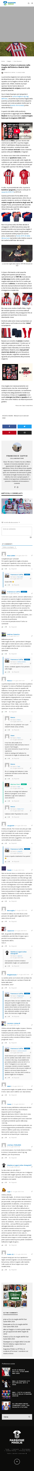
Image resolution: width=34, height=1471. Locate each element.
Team (7, 1449)
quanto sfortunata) (17, 105)
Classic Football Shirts (27, 405)
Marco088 (20, 577)
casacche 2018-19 (7, 192)
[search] (29, 1417)
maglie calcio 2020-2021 (22, 416)
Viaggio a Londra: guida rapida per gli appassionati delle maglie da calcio (16, 1331)
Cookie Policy (11, 1450)
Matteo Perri (15, 784)
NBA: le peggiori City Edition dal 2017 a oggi (21, 1382)
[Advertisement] (17, 24)
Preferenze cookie (8, 1364)
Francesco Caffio (9, 72)
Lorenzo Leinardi (13, 1023)
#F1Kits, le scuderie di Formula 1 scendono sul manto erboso (15, 1351)
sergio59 (19, 851)
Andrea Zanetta (13, 634)
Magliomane (20, 996)
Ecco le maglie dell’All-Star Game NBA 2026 (20, 1371)
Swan (18, 766)
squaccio (19, 956)
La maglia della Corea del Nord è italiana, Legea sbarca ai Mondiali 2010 (16, 1344)
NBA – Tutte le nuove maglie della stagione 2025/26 (22, 1394)
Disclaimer (26, 1449)
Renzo (19, 720)
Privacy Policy (25, 1450)
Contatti (16, 1449)
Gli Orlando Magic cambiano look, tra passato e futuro (20, 1405)
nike (4, 418)
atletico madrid (8, 416)
